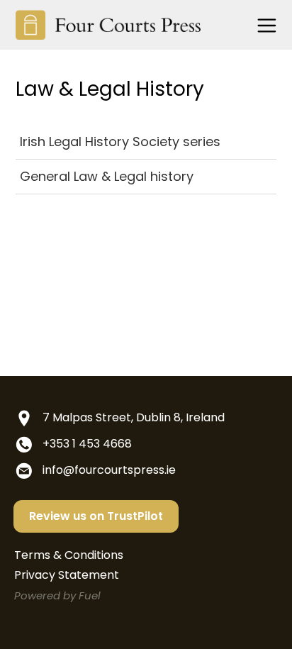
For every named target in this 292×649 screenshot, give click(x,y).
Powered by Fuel (57, 595)
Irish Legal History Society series (120, 141)
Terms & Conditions (68, 555)
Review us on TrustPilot (96, 516)
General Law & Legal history (106, 176)
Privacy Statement (66, 575)
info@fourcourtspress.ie (109, 470)
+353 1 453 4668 (87, 444)
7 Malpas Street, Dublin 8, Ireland (134, 417)
